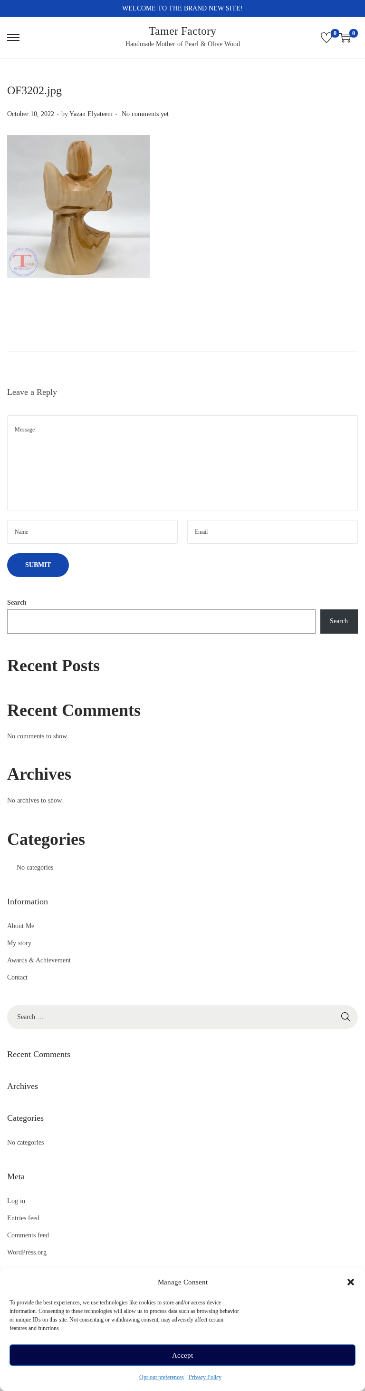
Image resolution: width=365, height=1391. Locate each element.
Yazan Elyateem (91, 114)
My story (19, 943)
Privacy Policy (205, 1377)
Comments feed (28, 1235)
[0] (326, 37)
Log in (16, 1201)
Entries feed (23, 1218)
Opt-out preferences (161, 1377)
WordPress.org (27, 1252)
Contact (17, 977)
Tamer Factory (182, 31)
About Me (20, 926)
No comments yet (145, 114)
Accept (182, 1355)
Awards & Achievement (39, 960)
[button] (350, 1282)
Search (17, 602)
